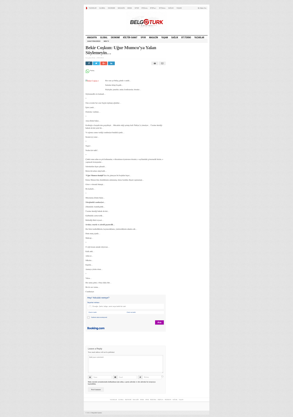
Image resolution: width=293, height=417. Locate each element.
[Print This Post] (154, 63)
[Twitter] (96, 63)
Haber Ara (202, 8)
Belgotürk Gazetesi (96, 413)
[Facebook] (89, 63)
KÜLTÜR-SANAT (130, 37)
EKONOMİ (111, 8)
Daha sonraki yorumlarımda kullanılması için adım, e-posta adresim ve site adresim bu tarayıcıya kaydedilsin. (122, 383)
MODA (129, 8)
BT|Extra (144, 8)
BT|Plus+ (153, 8)
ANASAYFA (92, 37)
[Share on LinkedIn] (111, 63)
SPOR (137, 8)
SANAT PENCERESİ (93, 41)
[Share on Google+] (104, 63)
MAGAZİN (121, 8)
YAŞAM (179, 8)
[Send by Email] (162, 63)
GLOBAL (102, 8)
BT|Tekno (162, 8)
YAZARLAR (92, 8)
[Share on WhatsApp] (87, 72)
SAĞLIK (171, 8)
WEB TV (106, 41)
